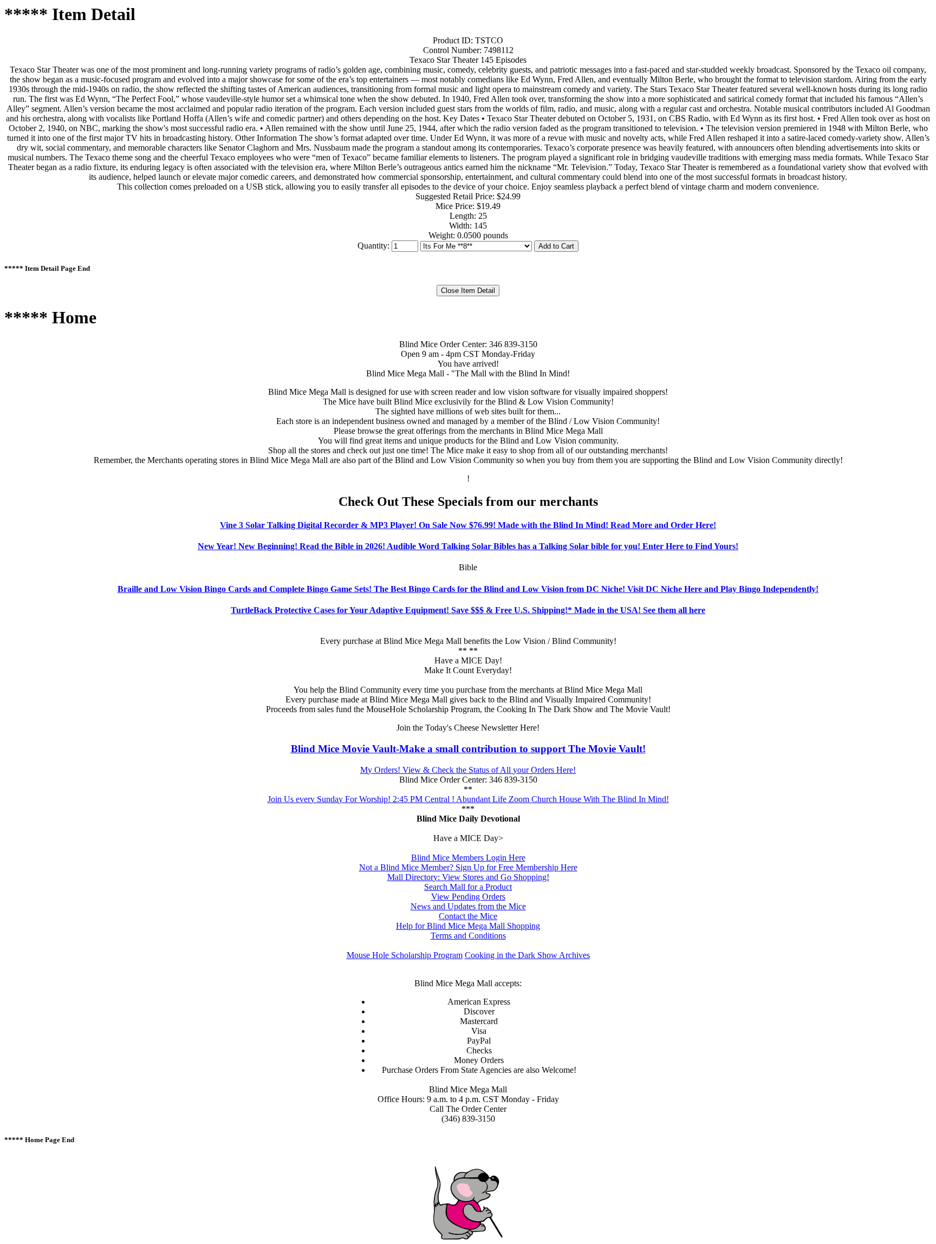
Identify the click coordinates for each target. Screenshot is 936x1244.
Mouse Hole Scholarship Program (405, 955)
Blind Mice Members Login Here (468, 857)
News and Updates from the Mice (468, 906)
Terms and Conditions (468, 935)
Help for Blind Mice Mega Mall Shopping (468, 925)
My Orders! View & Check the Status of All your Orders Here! (468, 769)
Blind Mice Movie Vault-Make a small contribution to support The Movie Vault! (468, 748)
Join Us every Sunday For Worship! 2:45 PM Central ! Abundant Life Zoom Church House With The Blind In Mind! (468, 799)
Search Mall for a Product (468, 886)
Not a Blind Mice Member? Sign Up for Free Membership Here (468, 867)
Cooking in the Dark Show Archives (527, 955)
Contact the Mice (468, 916)
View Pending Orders (468, 896)
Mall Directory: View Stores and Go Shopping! (468, 877)
